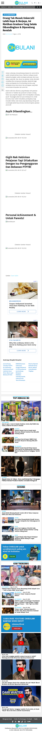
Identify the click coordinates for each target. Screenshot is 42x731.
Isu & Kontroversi (9, 14)
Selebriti (17, 428)
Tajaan (16, 437)
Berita (16, 526)
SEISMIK (4, 511)
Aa (2, 90)
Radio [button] (36, 719)
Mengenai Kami (7, 719)
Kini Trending (5, 422)
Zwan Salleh (14, 276)
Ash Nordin (9, 34)
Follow (12, 556)
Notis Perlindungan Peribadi (23, 719)
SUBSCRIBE (17, 628)
